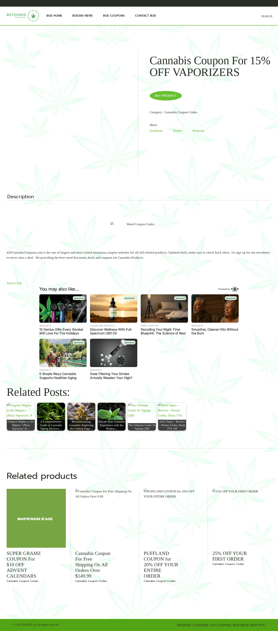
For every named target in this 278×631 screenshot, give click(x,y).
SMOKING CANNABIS (192, 625)
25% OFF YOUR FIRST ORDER (229, 556)
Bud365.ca (29, 624)
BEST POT (258, 625)
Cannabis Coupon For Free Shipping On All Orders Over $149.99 (92, 565)
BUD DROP (240, 625)
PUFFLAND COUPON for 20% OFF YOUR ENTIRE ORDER (161, 565)
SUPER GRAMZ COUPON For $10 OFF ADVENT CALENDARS (24, 565)
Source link (14, 283)
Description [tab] (20, 197)
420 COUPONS (220, 625)
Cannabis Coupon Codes (180, 112)
